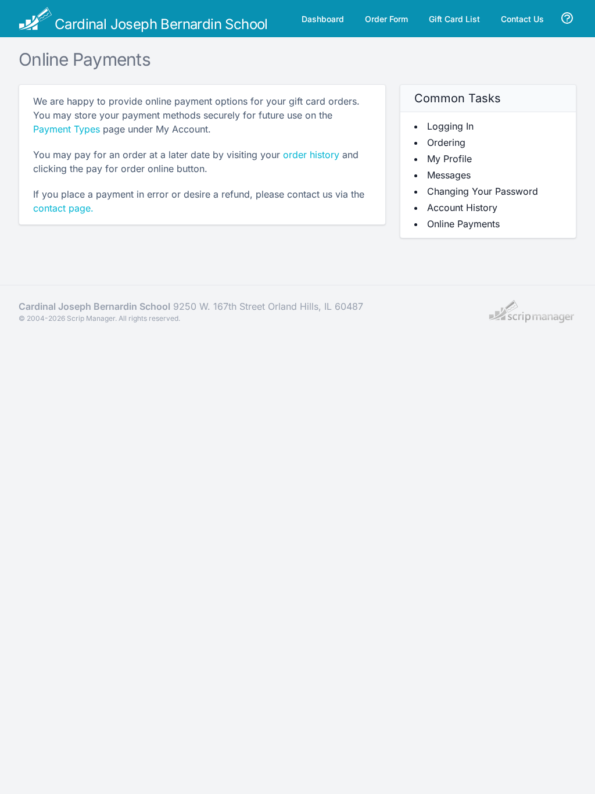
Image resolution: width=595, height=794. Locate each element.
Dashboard (323, 19)
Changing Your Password (482, 191)
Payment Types (66, 129)
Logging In (450, 126)
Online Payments (463, 224)
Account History (462, 207)
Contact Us (522, 19)
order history (311, 154)
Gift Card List (454, 19)
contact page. (63, 208)
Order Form (386, 19)
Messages (449, 175)
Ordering (446, 142)
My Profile (449, 158)
